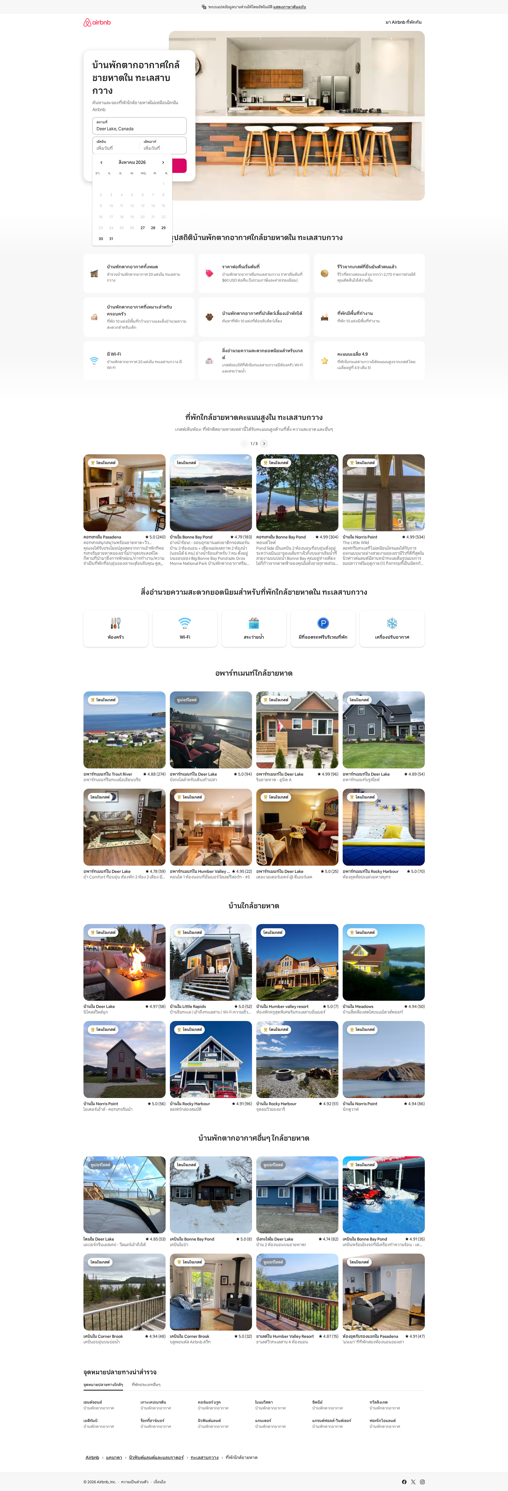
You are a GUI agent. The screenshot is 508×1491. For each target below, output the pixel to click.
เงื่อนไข (160, 1482)
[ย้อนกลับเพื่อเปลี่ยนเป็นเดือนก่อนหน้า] (101, 162)
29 (163, 227)
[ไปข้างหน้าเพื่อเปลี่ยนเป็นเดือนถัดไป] (163, 162)
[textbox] (116, 148)
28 (153, 227)
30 (101, 238)
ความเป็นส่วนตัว (135, 1482)
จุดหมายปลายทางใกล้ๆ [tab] (103, 1384)
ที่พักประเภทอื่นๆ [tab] (146, 1384)
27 (143, 227)
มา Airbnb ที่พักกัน (404, 22)
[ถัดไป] (264, 443)
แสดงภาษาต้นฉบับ (289, 7)
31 (111, 238)
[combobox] (139, 128)
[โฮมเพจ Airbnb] (97, 22)
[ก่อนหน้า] (244, 443)
